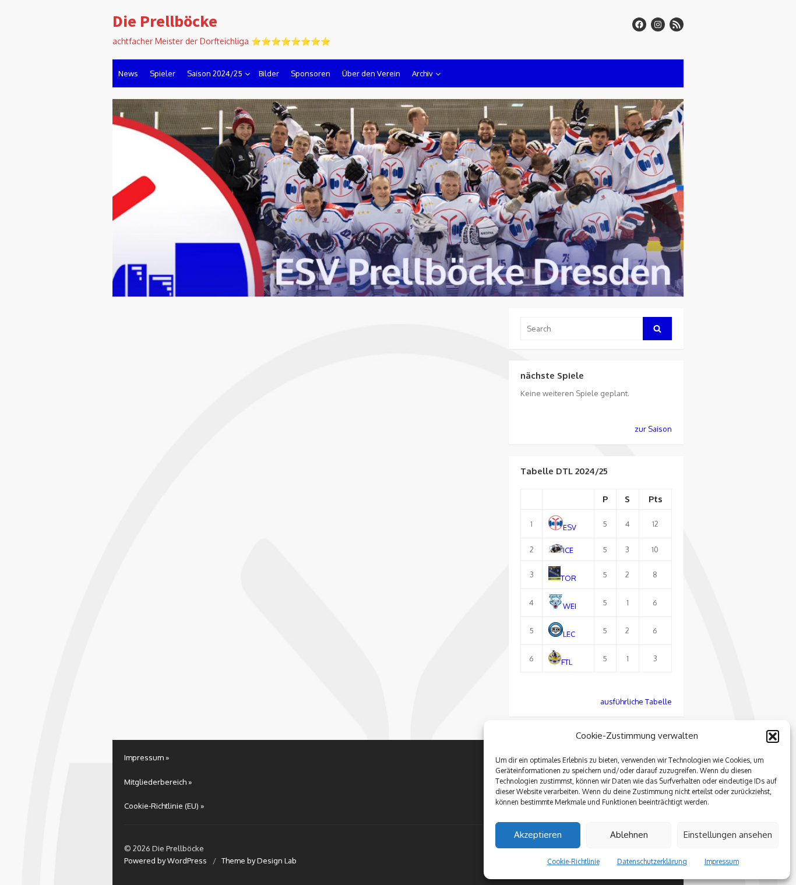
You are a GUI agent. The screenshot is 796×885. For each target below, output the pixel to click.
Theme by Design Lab (259, 860)
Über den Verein (371, 73)
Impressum (722, 861)
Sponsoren (310, 73)
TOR (568, 578)
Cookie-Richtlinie (573, 861)
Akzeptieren (538, 834)
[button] (773, 736)
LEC (569, 634)
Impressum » (146, 757)
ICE (568, 550)
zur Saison (653, 428)
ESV (569, 527)
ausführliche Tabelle (636, 701)
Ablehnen (629, 834)
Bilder (269, 73)
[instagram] (658, 24)
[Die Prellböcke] (398, 198)
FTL (566, 661)
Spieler (162, 73)
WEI (569, 606)
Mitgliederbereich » (158, 782)
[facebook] (639, 24)
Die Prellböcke (164, 21)
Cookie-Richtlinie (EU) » (164, 805)
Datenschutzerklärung (652, 861)
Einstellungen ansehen (728, 834)
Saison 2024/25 (214, 73)
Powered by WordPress (165, 860)
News (128, 73)
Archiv (422, 73)
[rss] (677, 24)
